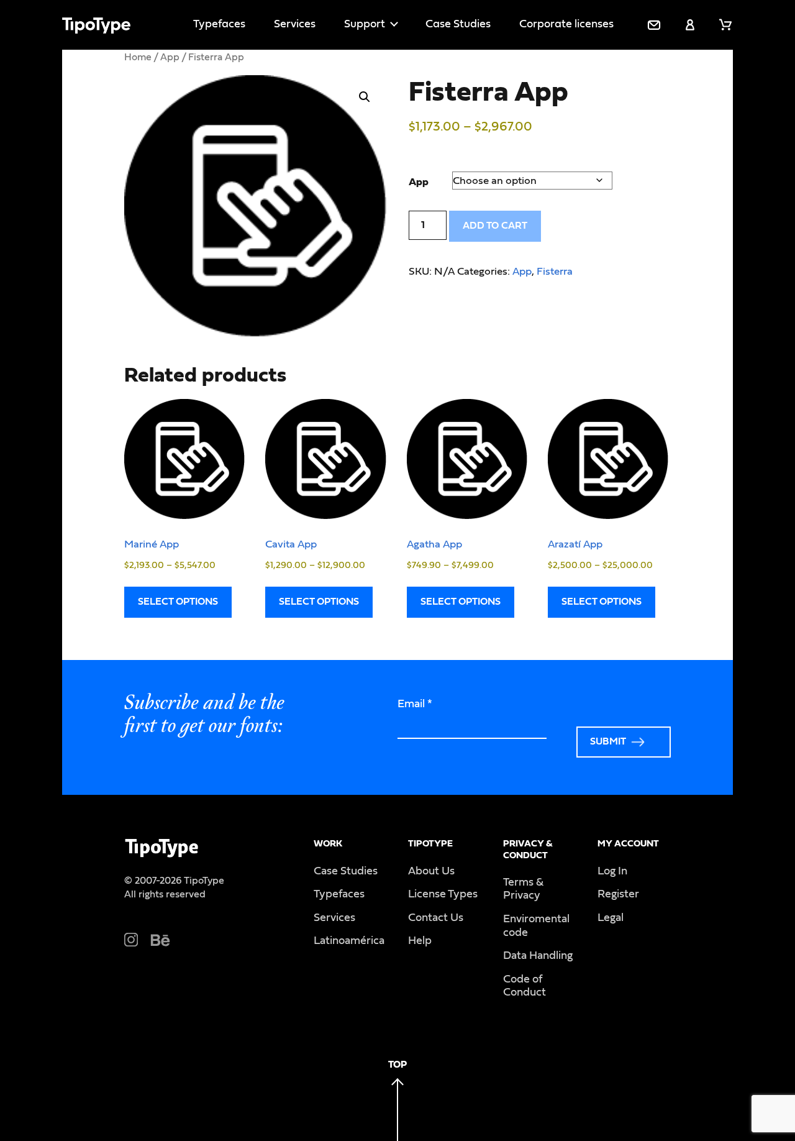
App (169, 57)
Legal (610, 917)
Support (364, 24)
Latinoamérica (349, 940)
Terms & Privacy (523, 889)
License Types (443, 894)
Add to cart (495, 226)
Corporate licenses (566, 24)
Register (618, 894)
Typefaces (219, 24)
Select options (178, 602)
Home (138, 57)
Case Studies (458, 24)
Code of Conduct (524, 986)
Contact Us (435, 917)
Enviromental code (536, 926)
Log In (612, 871)
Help (420, 940)
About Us (431, 871)
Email (415, 704)
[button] (364, 97)
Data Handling (538, 955)
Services (295, 24)
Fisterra (555, 271)
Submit (608, 741)
